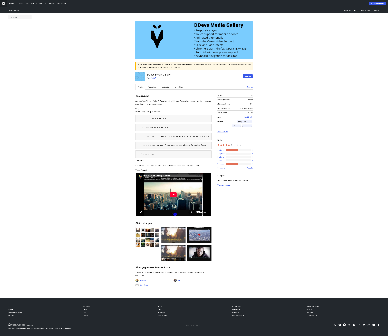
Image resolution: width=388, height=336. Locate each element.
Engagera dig (236, 306)
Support (250, 87)
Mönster (85, 316)
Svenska (30, 325)
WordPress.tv (163, 316)
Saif (179, 280)
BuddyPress (312, 316)
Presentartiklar (238, 316)
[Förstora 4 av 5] (209, 229)
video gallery (237, 126)
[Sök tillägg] (29, 17)
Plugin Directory (13, 10)
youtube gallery (247, 126)
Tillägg (85, 312)
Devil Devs (144, 285)
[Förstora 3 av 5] (183, 247)
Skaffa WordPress (377, 3)
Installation (166, 87)
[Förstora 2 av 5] (183, 229)
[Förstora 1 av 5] (157, 229)
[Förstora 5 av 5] (209, 247)
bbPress (310, 312)
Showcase (86, 306)
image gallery (248, 121)
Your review (221, 168)
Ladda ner (247, 76)
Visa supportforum (224, 185)
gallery (240, 121)
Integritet (11, 316)
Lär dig (160, 306)
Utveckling (179, 87)
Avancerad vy (222, 132)
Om (9, 306)
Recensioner (152, 87)
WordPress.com (313, 306)
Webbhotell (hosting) (15, 312)
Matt (309, 309)
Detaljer (140, 87)
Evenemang (236, 309)
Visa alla (250, 168)
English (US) (249, 117)
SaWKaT (152, 78)
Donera (235, 312)
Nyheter (11, 309)
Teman (85, 309)
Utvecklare (161, 312)
